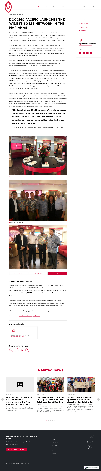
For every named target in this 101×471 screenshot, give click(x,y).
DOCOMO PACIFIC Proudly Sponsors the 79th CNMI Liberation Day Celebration (80, 399)
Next (98, 399)
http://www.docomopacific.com (29, 316)
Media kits (57, 7)
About (48, 7)
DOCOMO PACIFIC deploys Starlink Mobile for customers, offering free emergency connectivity (19, 400)
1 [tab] (46, 420)
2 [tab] (48, 420)
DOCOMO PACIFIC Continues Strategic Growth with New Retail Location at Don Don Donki (50, 400)
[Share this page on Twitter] (16, 350)
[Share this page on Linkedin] (22, 350)
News (40, 7)
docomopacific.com (92, 7)
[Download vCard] (35, 329)
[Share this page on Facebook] (27, 350)
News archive (55, 442)
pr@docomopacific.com (17, 336)
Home (53, 439)
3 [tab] (50, 420)
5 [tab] (54, 420)
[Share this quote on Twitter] (71, 116)
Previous (2, 399)
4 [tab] (52, 420)
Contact (65, 7)
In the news (54, 445)
